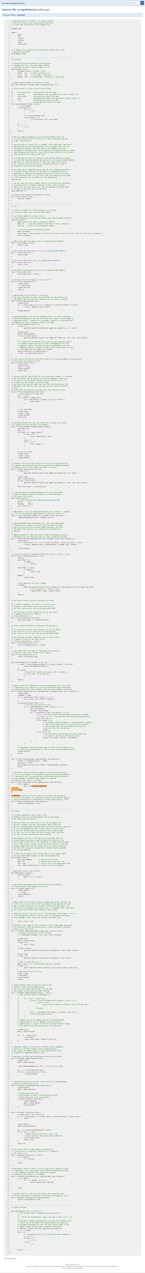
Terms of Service (67, 1268)
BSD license (114, 1266)
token (30, 9)
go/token (21, 15)
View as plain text (10, 1258)
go (23, 9)
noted (34, 1266)
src (19, 9)
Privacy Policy (78, 1268)
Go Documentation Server (13, 3)
